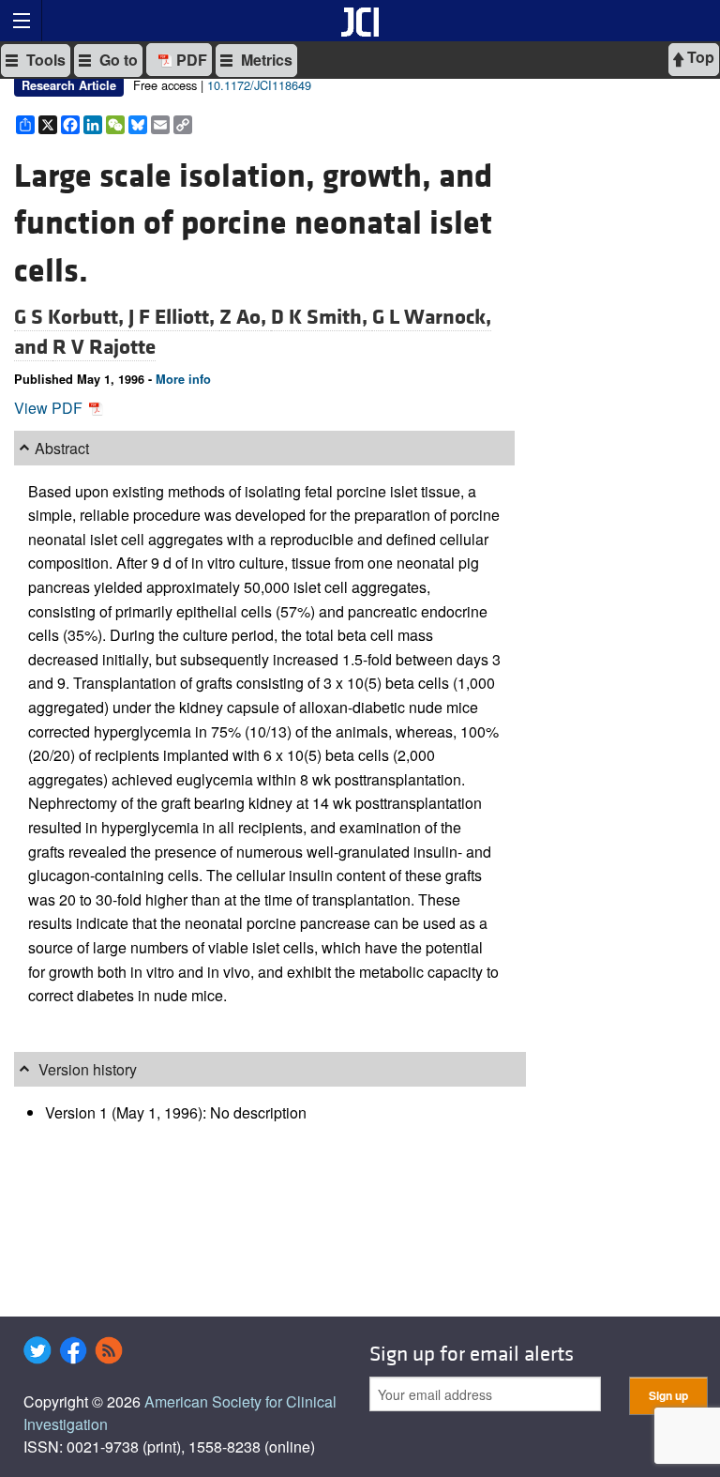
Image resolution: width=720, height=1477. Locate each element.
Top (698, 57)
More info (183, 379)
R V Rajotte (104, 347)
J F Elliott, (173, 317)
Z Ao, (245, 317)
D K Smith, (321, 317)
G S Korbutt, (71, 317)
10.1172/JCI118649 (259, 85)
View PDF (50, 408)
